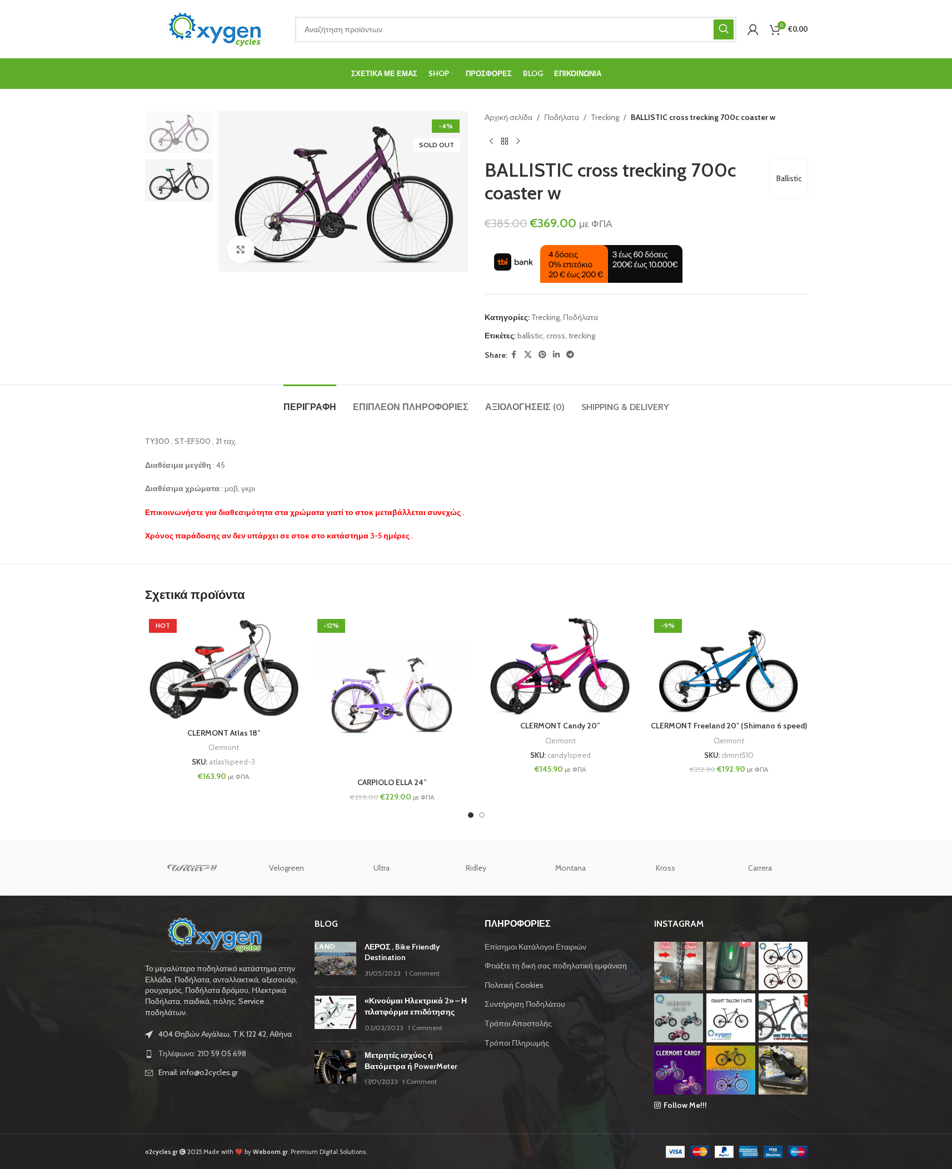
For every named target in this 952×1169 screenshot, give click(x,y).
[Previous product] (491, 141)
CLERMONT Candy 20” (560, 726)
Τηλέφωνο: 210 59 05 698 (202, 1053)
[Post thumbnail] (335, 960)
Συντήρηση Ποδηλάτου (525, 1004)
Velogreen (286, 868)
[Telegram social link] (570, 354)
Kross (665, 868)
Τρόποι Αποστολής (518, 1023)
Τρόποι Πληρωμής (517, 1043)
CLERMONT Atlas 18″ (223, 733)
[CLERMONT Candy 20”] (560, 665)
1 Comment (422, 973)
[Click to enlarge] (241, 249)
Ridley (476, 868)
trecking (582, 336)
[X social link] (528, 354)
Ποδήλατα (561, 117)
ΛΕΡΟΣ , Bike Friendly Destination (402, 952)
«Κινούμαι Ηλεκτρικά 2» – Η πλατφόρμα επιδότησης (416, 1006)
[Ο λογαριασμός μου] (753, 29)
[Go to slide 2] (482, 815)
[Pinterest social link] (542, 354)
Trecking (605, 117)
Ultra (381, 868)
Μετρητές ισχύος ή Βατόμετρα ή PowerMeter (411, 1060)
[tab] (309, 401)
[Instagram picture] (678, 966)
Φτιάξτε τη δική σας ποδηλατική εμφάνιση (556, 966)
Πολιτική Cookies (514, 985)
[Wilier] (192, 868)
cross (555, 336)
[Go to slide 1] (470, 815)
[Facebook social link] (514, 354)
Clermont (223, 747)
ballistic (530, 336)
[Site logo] (214, 28)
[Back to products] (504, 141)
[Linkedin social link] (556, 354)
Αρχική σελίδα (508, 117)
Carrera (760, 868)
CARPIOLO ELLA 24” (392, 782)
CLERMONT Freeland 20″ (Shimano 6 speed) (729, 726)
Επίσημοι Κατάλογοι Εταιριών (535, 947)
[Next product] (518, 141)
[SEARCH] (724, 29)
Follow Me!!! (685, 1105)
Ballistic (789, 178)
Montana (570, 868)
